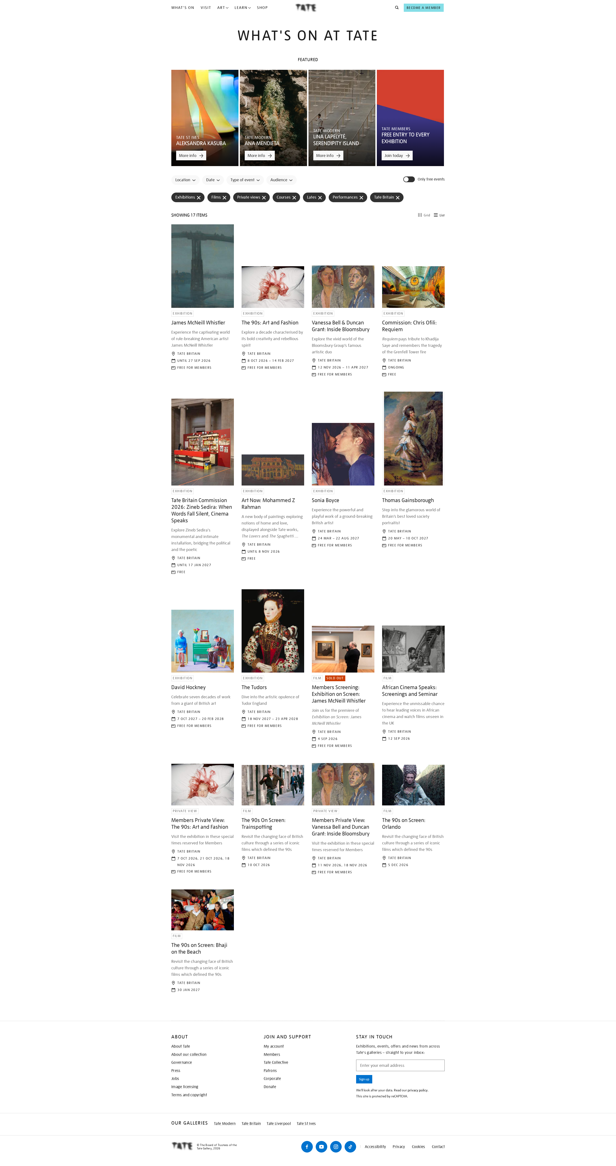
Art (221, 7)
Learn (241, 7)
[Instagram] (336, 1147)
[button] (395, 8)
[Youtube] (321, 1147)
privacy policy (418, 1090)
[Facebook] (307, 1147)
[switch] (409, 179)
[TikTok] (350, 1147)
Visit (206, 7)
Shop (262, 7)
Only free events (431, 179)
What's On (182, 7)
